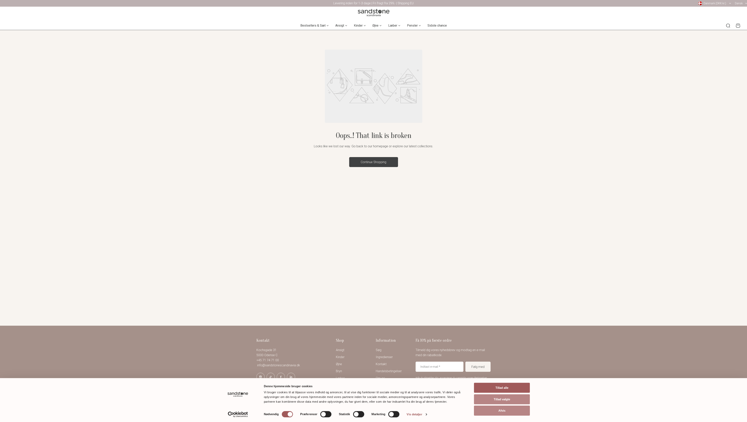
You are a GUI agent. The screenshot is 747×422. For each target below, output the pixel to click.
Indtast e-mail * (430, 366)
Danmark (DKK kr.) (715, 3)
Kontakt (381, 364)
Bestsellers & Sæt (313, 25)
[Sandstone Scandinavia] (373, 12)
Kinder (358, 25)
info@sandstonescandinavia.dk (278, 365)
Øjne (375, 25)
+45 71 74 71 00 (267, 360)
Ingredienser (384, 357)
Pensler (412, 25)
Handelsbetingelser (389, 371)
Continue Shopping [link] (373, 162)
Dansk (739, 3)
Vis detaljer (414, 414)
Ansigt (339, 25)
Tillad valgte (502, 399)
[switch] (325, 414)
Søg (378, 350)
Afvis (501, 410)
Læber (392, 25)
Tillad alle (501, 387)
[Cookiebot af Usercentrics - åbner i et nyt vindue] (238, 414)
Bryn (339, 371)
